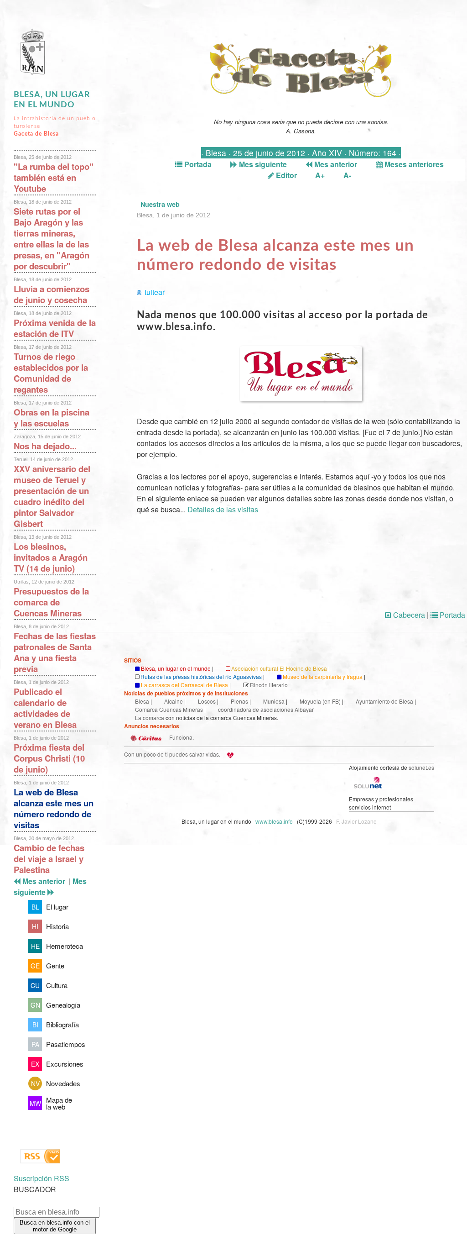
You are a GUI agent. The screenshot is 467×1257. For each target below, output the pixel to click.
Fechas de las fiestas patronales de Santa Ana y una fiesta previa (55, 652)
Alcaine (173, 701)
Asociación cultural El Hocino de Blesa (279, 668)
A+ (320, 175)
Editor (285, 175)
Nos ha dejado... (45, 446)
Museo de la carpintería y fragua (323, 676)
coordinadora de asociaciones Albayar (266, 709)
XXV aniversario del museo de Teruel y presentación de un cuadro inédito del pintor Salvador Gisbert (52, 496)
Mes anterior (334, 164)
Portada (197, 164)
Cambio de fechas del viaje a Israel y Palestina (49, 859)
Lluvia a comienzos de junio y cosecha (51, 294)
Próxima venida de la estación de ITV (55, 328)
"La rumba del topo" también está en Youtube (53, 177)
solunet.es (421, 767)
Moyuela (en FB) (320, 701)
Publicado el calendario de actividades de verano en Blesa (45, 708)
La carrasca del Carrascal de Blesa (184, 685)
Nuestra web (160, 204)
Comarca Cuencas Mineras (169, 709)
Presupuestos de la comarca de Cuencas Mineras (51, 602)
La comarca (149, 717)
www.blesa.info (274, 821)
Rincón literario (269, 685)
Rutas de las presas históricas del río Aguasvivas (201, 676)
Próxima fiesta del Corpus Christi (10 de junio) (49, 758)
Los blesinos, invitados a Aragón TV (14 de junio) (51, 557)
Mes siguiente (262, 164)
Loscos (207, 701)
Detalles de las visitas (222, 509)
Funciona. (181, 737)
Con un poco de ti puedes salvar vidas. (172, 754)
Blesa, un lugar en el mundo (176, 668)
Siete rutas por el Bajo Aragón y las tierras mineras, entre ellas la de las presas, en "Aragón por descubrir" (51, 238)
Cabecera (408, 615)
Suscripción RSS (41, 1178)
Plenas (239, 701)
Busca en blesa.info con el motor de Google (55, 1226)
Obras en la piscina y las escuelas (51, 417)
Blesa (142, 701)
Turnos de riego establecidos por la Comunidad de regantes (51, 372)
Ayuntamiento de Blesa (384, 701)
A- (347, 175)
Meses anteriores (413, 164)
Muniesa (274, 701)
